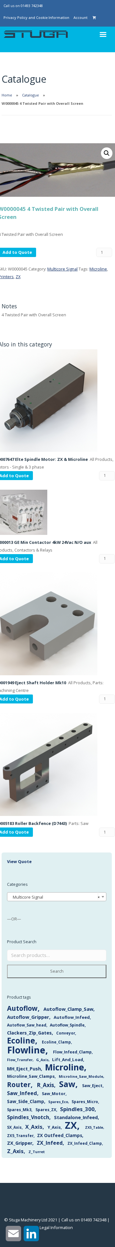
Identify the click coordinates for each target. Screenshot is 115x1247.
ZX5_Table (94, 1127)
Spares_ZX (45, 1109)
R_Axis (45, 1085)
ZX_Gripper (19, 1143)
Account (80, 17)
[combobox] (56, 896)
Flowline (26, 1049)
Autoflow (22, 1008)
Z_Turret (36, 1151)
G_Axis (42, 1059)
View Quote (19, 861)
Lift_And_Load (67, 1059)
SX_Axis (14, 1127)
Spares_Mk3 (19, 1109)
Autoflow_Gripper (28, 1017)
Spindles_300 (77, 1109)
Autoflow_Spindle (67, 1025)
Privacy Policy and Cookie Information (36, 17)
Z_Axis (15, 1151)
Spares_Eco (58, 1101)
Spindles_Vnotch (28, 1117)
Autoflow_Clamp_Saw (68, 1009)
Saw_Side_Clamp (25, 1101)
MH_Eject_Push (24, 1069)
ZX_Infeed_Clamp (84, 1143)
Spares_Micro (85, 1101)
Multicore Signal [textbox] (55, 897)
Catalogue (30, 95)
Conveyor (65, 1032)
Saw (67, 1083)
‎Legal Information (56, 1227)
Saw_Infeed (22, 1093)
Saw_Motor (53, 1093)
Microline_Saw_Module (81, 1076)
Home (7, 95)
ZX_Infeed (50, 1142)
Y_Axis (54, 1127)
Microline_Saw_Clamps (31, 1076)
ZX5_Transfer (20, 1135)
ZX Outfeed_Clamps (59, 1135)
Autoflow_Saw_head (26, 1024)
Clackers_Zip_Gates (29, 1033)
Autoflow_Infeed (72, 1017)
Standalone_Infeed (76, 1117)
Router (19, 1084)
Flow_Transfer (20, 1059)
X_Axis (33, 1126)
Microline (98, 269)
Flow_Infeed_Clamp (72, 1052)
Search (57, 971)
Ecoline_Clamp (56, 1042)
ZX (18, 276)
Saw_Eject (92, 1085)
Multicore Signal (62, 269)
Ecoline (21, 1040)
